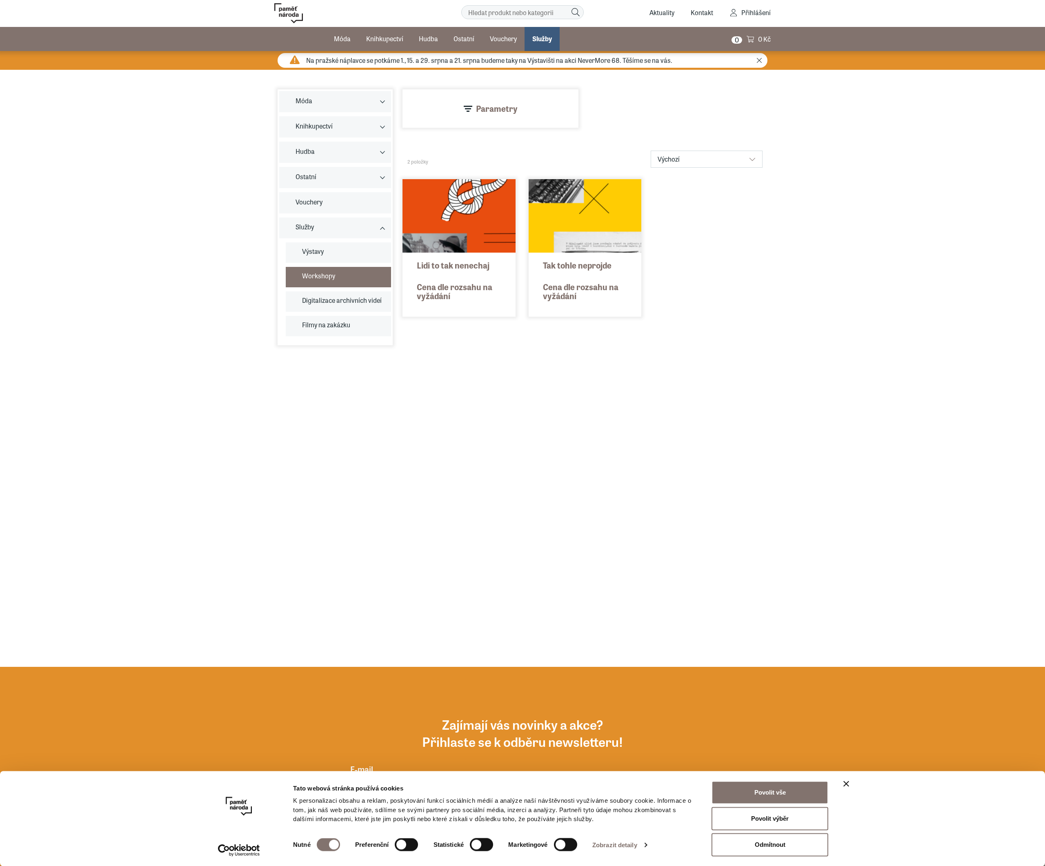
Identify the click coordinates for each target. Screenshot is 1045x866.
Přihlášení (756, 12)
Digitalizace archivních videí (342, 300)
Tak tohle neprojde (577, 265)
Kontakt (702, 12)
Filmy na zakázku (326, 324)
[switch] (406, 844)
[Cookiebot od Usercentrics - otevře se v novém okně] (239, 850)
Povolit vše (770, 792)
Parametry (497, 108)
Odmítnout (770, 844)
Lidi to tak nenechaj (453, 265)
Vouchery (503, 38)
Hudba (428, 38)
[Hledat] (575, 12)
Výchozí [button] (669, 159)
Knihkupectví (384, 38)
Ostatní (464, 38)
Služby (542, 38)
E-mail (361, 769)
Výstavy (313, 251)
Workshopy (318, 275)
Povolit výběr (770, 818)
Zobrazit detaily (614, 845)
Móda (342, 38)
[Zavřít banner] (846, 784)
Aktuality (661, 12)
